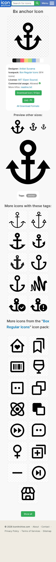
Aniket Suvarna (27, 68)
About (36, 526)
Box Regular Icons (29, 72)
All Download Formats (28, 106)
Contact (45, 526)
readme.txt (26, 87)
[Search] (37, 3)
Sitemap (47, 531)
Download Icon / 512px (28, 92)
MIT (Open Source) (28, 79)
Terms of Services (30, 531)
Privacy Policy (12, 531)
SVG (26, 100)
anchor (31, 195)
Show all (28, 514)
